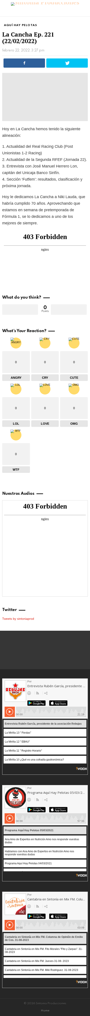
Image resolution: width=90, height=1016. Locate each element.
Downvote (69, 309)
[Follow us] (77, 12)
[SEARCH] (85, 12)
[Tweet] (67, 63)
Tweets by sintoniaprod (18, 618)
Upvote (20, 309)
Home (45, 1010)
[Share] (24, 63)
